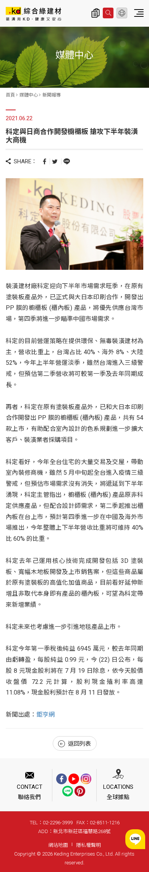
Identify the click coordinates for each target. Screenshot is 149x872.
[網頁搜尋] (108, 13)
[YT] (73, 779)
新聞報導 (51, 95)
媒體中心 (28, 95)
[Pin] (79, 791)
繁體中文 (122, 13)
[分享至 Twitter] (55, 161)
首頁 (10, 95)
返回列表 (79, 743)
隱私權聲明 (88, 845)
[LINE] (67, 791)
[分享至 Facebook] (44, 161)
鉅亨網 (45, 714)
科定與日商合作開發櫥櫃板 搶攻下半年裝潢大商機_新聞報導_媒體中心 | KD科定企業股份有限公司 (33, 13)
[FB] (61, 779)
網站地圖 (58, 845)
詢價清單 (95, 13)
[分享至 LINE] (66, 161)
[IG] (86, 779)
